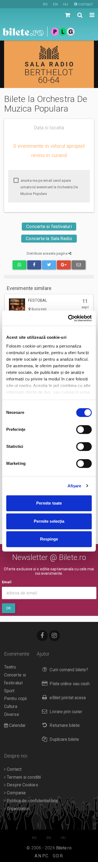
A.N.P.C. (42, 856)
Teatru (10, 667)
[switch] (84, 429)
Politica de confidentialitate (32, 800)
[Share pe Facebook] (34, 264)
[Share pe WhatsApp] (19, 264)
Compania (16, 792)
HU (65, 4)
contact (85, 4)
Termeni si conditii (23, 777)
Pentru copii (15, 698)
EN (55, 4)
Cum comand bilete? (69, 669)
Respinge (49, 539)
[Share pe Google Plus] (64, 264)
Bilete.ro (64, 848)
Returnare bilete (65, 725)
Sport (9, 691)
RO (45, 4)
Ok (8, 608)
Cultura (10, 706)
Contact (14, 769)
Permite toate (49, 503)
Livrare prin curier (66, 711)
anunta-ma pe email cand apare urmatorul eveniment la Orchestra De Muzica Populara (49, 187)
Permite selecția (49, 521)
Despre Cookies (22, 785)
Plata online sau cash (70, 683)
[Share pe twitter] (49, 264)
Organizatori (17, 808)
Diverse (11, 714)
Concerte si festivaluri (49, 226)
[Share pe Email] (78, 264)
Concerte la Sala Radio (49, 238)
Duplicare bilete (64, 739)
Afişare (74, 485)
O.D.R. (58, 856)
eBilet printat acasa (68, 697)
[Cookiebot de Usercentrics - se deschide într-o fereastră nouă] (69, 318)
